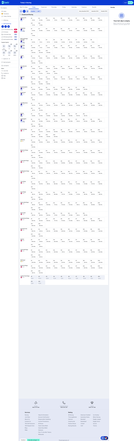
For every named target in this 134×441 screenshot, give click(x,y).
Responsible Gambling (44, 419)
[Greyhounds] (24, 11)
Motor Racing (96, 417)
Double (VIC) (104, 11)
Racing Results (72, 425)
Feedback (23, 440)
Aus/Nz (33, 11)
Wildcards (41, 434)
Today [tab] (33, 7)
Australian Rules (85, 417)
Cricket (82, 423)
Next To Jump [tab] (23, 7)
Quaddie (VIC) (95, 11)
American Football (85, 415)
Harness (70, 419)
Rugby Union (96, 421)
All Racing (71, 415)
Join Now (27, 417)
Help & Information (43, 415)
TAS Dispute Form (29, 425)
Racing (27, 415)
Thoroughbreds (72, 417)
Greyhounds (71, 421)
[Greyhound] (5, 26)
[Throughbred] (2, 26)
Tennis (95, 425)
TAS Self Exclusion (30, 423)
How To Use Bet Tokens (44, 432)
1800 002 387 (64, 407)
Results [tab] (94, 7)
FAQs (26, 430)
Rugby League (97, 419)
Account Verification (43, 417)
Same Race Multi (42, 428)
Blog (26, 428)
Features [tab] (84, 7)
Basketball (83, 421)
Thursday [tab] (54, 7)
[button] (33, 440)
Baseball (83, 419)
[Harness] (8, 26)
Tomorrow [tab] (44, 7)
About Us (27, 419)
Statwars (40, 430)
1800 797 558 (92, 407)
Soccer (95, 423)
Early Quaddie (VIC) (84, 11)
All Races (40, 423)
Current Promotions (43, 421)
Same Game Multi (43, 425)
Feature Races (72, 423)
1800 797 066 (35, 407)
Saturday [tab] (74, 7)
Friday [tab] (64, 7)
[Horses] (21, 11)
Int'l (39, 11)
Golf (82, 425)
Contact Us (28, 421)
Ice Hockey (96, 415)
